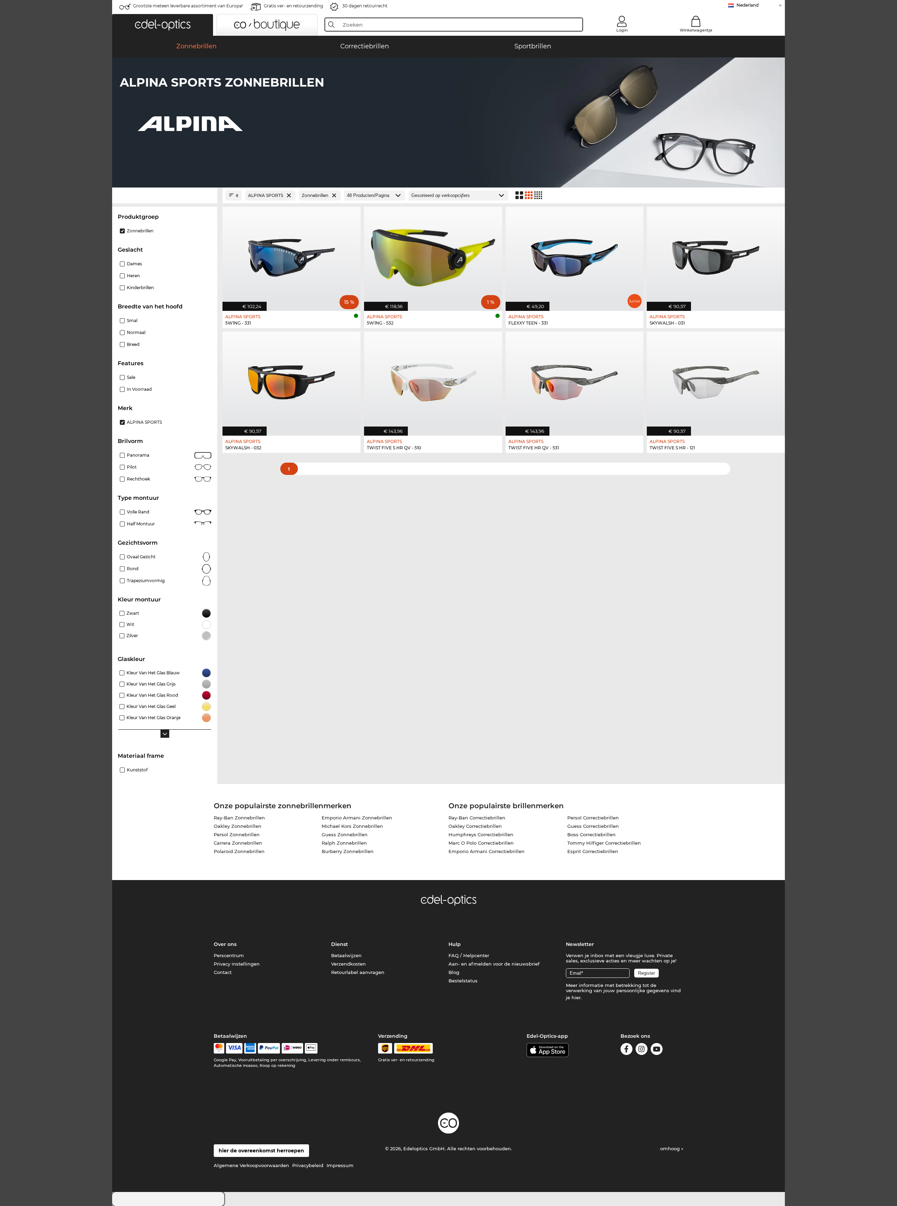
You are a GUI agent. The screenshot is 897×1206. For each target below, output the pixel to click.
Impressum (340, 1165)
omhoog (670, 1148)
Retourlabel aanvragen (357, 972)
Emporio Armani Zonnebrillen (357, 817)
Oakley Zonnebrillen (237, 826)
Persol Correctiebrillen (593, 817)
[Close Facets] (164, 195)
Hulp (454, 944)
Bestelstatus (463, 980)
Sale (131, 377)
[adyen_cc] (219, 1048)
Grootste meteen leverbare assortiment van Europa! (188, 5)
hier (576, 997)
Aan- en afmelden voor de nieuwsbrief (494, 964)
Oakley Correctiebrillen (475, 826)
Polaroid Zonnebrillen (239, 851)
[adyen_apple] (311, 1048)
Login (622, 30)
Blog (453, 972)
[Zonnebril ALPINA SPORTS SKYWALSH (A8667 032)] (291, 380)
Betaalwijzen (346, 955)
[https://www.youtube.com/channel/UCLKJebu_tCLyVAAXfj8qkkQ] (657, 1050)
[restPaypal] (269, 1048)
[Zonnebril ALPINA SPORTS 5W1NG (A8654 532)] (433, 255)
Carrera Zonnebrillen (238, 843)
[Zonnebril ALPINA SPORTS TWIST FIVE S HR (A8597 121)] (716, 380)
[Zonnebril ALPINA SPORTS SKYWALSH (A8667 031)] (716, 255)
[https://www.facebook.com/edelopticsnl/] (626, 1050)
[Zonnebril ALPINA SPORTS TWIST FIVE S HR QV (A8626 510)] (433, 380)
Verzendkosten (348, 964)
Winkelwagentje (696, 30)
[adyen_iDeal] (292, 1048)
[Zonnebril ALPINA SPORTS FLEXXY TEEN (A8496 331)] (575, 255)
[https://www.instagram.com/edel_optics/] (642, 1050)
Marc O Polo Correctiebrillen (481, 843)
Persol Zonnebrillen (237, 834)
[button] (162, 25)
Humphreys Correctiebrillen (480, 834)
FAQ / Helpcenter (468, 955)
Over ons (225, 944)
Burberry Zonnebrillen (348, 851)
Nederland (748, 5)
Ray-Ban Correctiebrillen (476, 817)
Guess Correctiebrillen (593, 826)
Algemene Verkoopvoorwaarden (251, 1165)
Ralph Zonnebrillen (344, 843)
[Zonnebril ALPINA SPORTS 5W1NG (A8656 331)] (291, 255)
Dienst (339, 944)
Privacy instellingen (237, 964)
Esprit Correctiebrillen (592, 851)
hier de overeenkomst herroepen (261, 1150)
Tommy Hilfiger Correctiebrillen (604, 843)
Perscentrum (229, 955)
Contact (223, 972)
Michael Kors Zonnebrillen (352, 826)
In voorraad (139, 389)
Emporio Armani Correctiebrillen (486, 851)
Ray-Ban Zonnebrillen (239, 817)
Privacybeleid (307, 1165)
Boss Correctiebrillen (591, 834)
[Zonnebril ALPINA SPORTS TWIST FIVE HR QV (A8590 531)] (575, 380)
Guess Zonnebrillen (345, 834)
